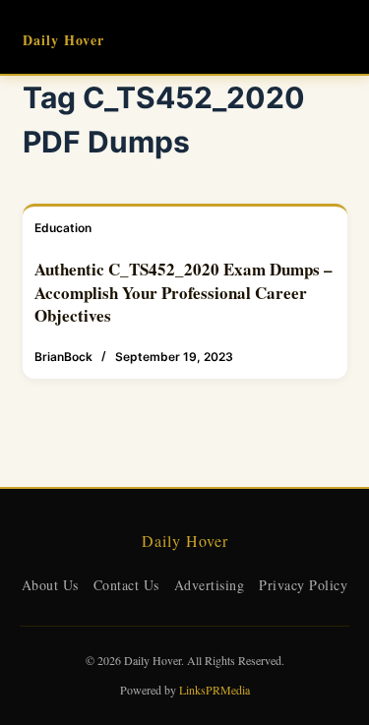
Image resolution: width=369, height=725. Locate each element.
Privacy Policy (303, 584)
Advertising (209, 584)
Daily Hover (63, 40)
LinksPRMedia (214, 689)
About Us (50, 584)
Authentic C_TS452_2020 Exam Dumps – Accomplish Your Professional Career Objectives (183, 293)
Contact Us (126, 584)
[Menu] (338, 37)
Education (63, 227)
